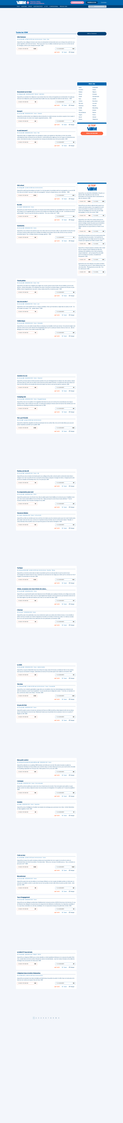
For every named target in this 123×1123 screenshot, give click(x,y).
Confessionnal (53, 6)
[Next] (59, 1018)
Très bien (20, 684)
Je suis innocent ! (22, 130)
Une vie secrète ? (22, 301)
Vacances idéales (22, 513)
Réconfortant (21, 876)
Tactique (20, 568)
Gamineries (20, 226)
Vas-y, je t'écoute (22, 418)
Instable (19, 802)
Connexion (103, 2)
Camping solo (21, 397)
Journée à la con (22, 376)
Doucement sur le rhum (24, 92)
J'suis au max (21, 855)
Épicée (30, 6)
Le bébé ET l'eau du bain (24, 952)
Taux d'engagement (23, 897)
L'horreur (20, 610)
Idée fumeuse (21, 37)
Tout (18, 6)
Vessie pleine (21, 280)
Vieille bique (21, 321)
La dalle (19, 665)
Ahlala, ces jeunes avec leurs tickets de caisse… (32, 589)
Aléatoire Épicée (38, 6)
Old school (20, 185)
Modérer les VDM (91, 2)
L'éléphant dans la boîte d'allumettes (28, 973)
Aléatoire (24, 6)
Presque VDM (63, 6)
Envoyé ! (19, 111)
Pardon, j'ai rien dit (23, 471)
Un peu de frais (22, 705)
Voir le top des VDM (92, 133)
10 (56, 1018)
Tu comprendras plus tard (25, 492)
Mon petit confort (22, 760)
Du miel (19, 205)
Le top (46, 6)
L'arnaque (20, 781)
